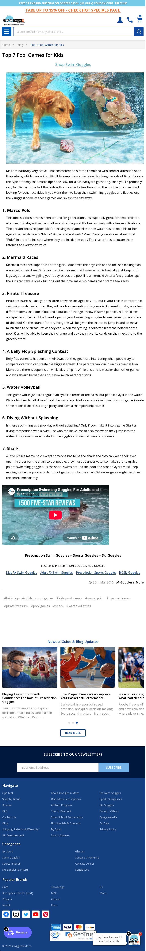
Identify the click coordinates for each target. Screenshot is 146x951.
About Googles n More (65, 793)
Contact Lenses (84, 863)
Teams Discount (61, 811)
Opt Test (7, 793)
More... (104, 893)
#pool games (40, 606)
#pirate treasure (16, 606)
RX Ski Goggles (129, 572)
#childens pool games (37, 598)
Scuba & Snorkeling (87, 857)
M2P (54, 893)
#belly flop (11, 598)
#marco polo (94, 598)
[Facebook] (6, 914)
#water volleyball (78, 606)
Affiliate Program (61, 805)
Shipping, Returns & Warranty (20, 829)
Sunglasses (82, 869)
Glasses (80, 851)
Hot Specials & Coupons (66, 823)
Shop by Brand (11, 799)
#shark (58, 606)
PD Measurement (13, 835)
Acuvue (55, 899)
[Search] (139, 31)
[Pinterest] (45, 914)
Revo (54, 905)
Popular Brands (15, 879)
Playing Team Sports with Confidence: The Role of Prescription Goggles (29, 698)
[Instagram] (16, 914)
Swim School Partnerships (67, 817)
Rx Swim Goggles (110, 793)
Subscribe (113, 767)
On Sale (104, 823)
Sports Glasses (60, 835)
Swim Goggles (11, 857)
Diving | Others (109, 811)
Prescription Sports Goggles (96, 572)
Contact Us (9, 817)
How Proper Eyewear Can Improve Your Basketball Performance (85, 696)
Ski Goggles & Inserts (15, 869)
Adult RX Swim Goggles (56, 572)
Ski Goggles (107, 805)
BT (101, 887)
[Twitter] (26, 914)
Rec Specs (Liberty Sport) (17, 893)
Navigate (10, 785)
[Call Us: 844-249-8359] (129, 20)
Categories (11, 843)
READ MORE (73, 733)
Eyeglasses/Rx (108, 817)
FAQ (5, 811)
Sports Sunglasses (111, 799)
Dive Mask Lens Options (66, 799)
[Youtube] (36, 914)
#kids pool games (69, 598)
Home (6, 45)
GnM (5, 887)
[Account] (120, 20)
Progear (7, 899)
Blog (5, 823)
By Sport (56, 829)
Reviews (7, 805)
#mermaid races (118, 598)
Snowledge (57, 887)
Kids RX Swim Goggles (21, 572)
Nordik (6, 905)
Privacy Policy (108, 829)
